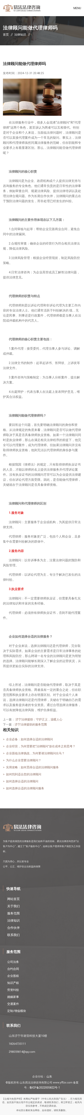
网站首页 (13, 899)
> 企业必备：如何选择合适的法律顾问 (28, 739)
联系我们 (13, 935)
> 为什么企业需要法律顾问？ (22, 760)
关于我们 (13, 906)
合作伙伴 (13, 928)
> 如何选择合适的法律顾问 (20, 781)
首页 (6, 34)
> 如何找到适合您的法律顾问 (22, 774)
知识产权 (13, 983)
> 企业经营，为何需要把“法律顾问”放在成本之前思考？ (39, 746)
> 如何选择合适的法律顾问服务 (23, 788)
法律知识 (20, 34)
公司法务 (13, 962)
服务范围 (13, 913)
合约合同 (13, 969)
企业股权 (13, 976)
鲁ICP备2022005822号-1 (44, 1087)
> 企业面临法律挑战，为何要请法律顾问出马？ (34, 753)
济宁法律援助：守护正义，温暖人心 (38, 719)
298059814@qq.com (22, 1052)
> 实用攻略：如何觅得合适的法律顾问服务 (31, 767)
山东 (49, 1076)
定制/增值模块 (16, 1011)
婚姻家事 (13, 997)
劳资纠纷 (13, 990)
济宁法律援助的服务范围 (31, 724)
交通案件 (13, 1004)
